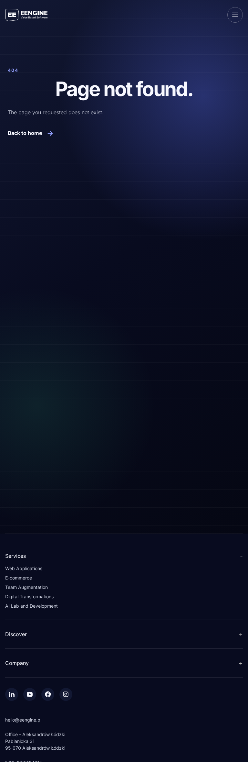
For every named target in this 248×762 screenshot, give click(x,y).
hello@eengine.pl (23, 720)
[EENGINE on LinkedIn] (11, 694)
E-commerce (18, 577)
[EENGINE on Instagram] (65, 694)
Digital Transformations (29, 596)
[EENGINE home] (26, 15)
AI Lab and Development (31, 606)
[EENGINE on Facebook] (47, 694)
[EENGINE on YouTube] (29, 694)
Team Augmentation (26, 587)
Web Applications (23, 568)
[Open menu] (235, 15)
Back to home (31, 133)
